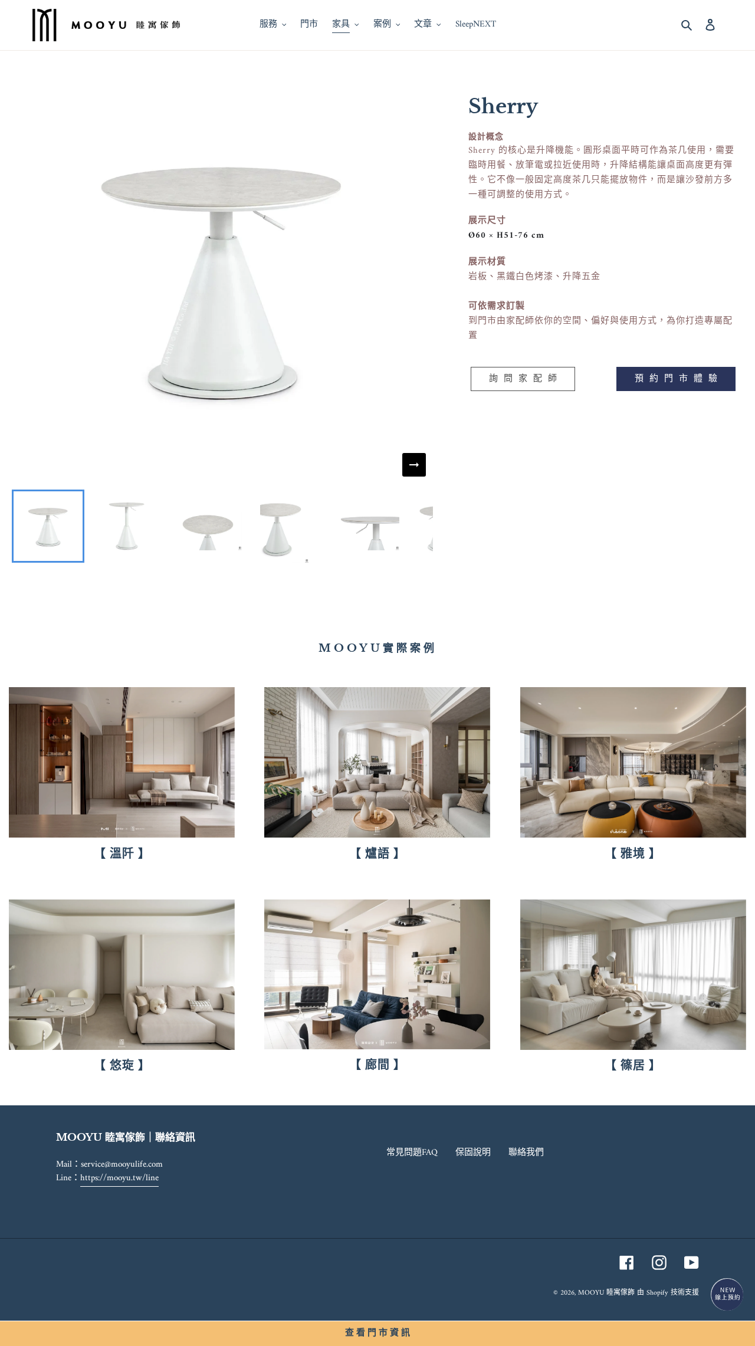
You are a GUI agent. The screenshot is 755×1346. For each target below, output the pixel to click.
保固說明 (473, 1153)
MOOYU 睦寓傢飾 (606, 1293)
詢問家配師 (526, 379)
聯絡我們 (526, 1153)
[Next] (414, 465)
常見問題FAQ (412, 1153)
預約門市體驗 (679, 379)
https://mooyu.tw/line (119, 1178)
